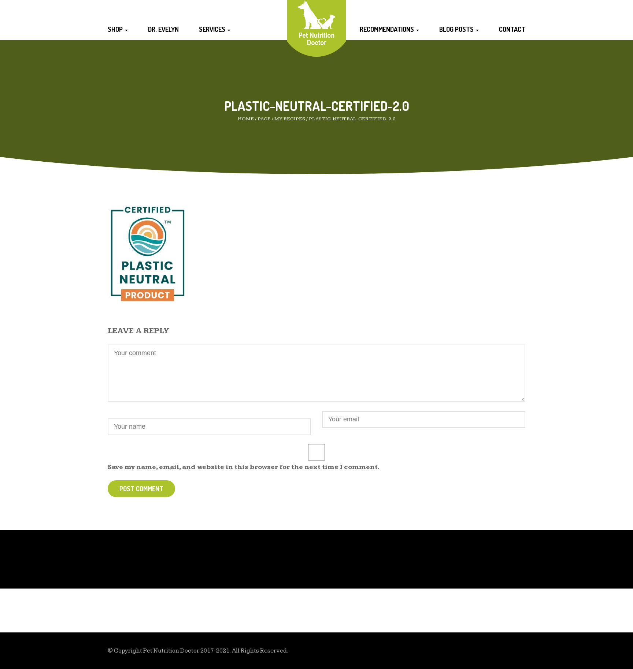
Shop (116, 29)
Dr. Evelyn (163, 29)
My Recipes (289, 119)
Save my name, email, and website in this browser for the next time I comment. (244, 467)
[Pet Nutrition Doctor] (316, 22)
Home (246, 119)
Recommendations (387, 29)
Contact (512, 29)
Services (213, 29)
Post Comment (141, 489)
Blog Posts (457, 29)
